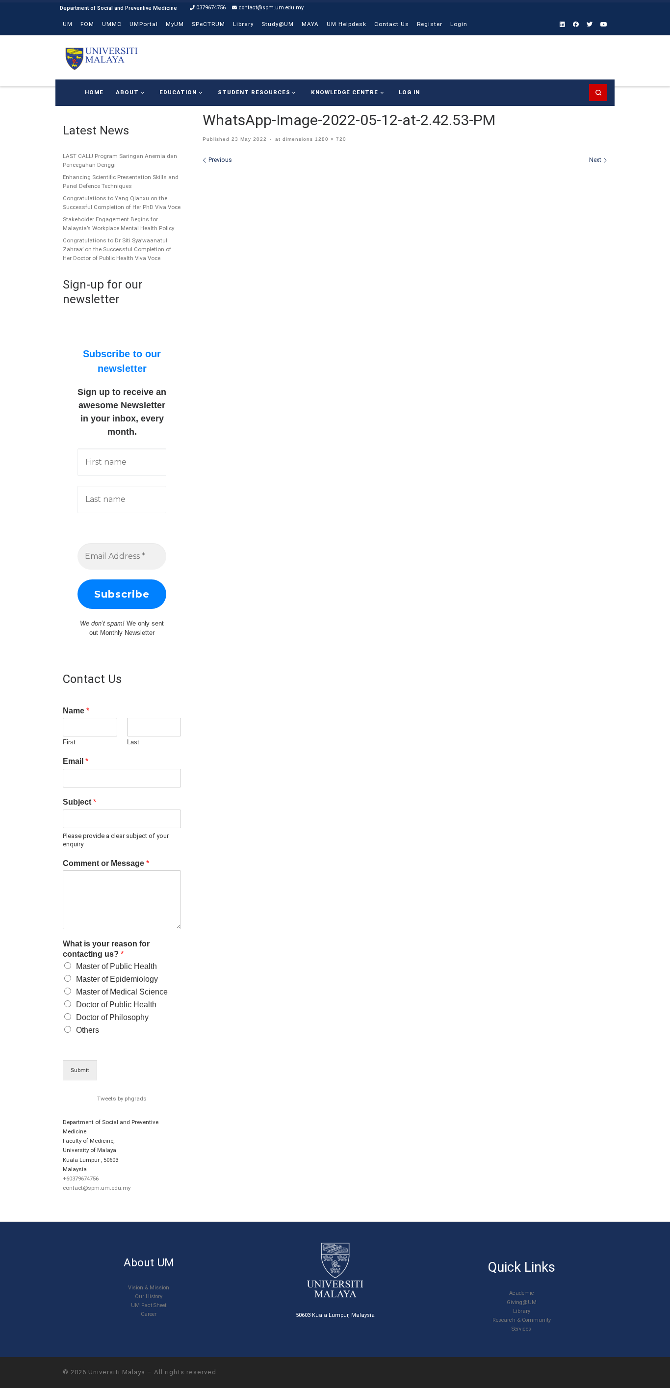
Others (87, 1030)
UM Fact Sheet (148, 1305)
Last (133, 742)
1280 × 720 (329, 139)
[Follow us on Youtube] (603, 24)
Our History (148, 1296)
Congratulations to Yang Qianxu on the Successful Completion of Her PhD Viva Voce (121, 202)
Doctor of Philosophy (112, 1017)
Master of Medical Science (122, 992)
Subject (79, 802)
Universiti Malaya (116, 1372)
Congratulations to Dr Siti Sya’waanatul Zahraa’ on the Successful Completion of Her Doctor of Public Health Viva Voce (117, 249)
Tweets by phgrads (122, 1098)
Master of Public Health (116, 966)
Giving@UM (522, 1302)
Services (521, 1329)
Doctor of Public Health (116, 1004)
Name (76, 711)
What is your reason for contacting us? (106, 949)
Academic (521, 1293)
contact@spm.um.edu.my (96, 1187)
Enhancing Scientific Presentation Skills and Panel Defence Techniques (121, 181)
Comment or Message (106, 863)
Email (75, 761)
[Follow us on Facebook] (576, 24)
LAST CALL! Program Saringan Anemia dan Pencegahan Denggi (120, 160)
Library (521, 1311)
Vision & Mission (148, 1287)
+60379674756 (81, 1178)
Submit (80, 1070)
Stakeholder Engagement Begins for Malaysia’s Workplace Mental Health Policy (118, 224)
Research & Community (521, 1320)
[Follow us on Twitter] (590, 24)
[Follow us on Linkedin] (562, 24)
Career (148, 1314)
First (69, 742)
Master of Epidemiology (117, 979)
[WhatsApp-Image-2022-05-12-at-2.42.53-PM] (405, 284)
